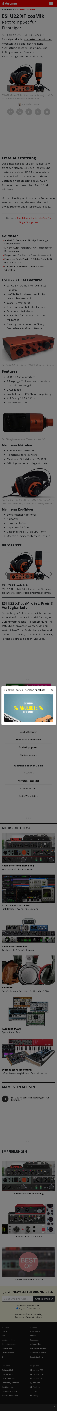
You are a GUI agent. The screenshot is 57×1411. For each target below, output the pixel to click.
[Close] (51, 689)
